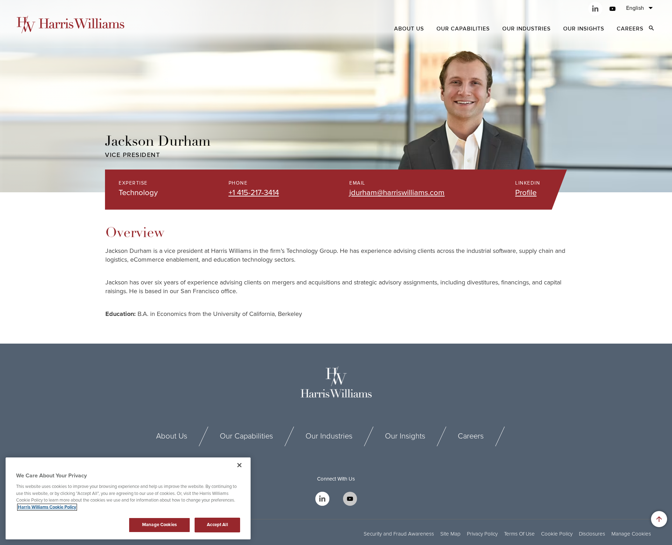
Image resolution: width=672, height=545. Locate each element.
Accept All (217, 524)
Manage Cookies (631, 534)
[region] (128, 498)
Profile (526, 193)
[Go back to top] (659, 519)
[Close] (239, 465)
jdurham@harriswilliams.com (396, 193)
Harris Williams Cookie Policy (47, 507)
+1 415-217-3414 (254, 193)
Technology (138, 193)
